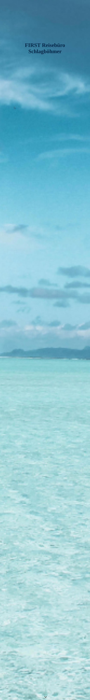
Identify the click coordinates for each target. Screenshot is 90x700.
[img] (45, 350)
